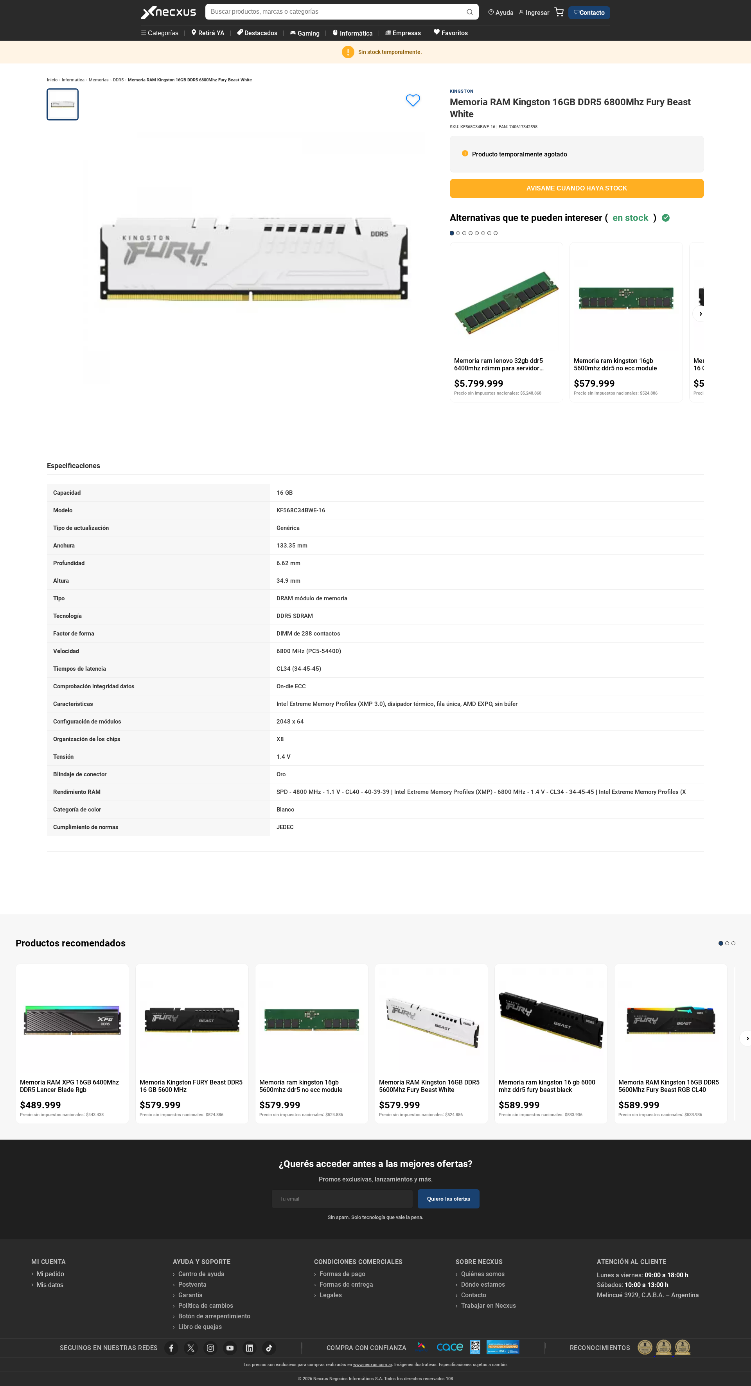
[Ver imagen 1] (62, 104)
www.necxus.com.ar (372, 1364)
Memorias (99, 80)
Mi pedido (50, 1274)
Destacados (260, 33)
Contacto (592, 12)
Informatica (73, 80)
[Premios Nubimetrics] (663, 1348)
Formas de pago (342, 1274)
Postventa (192, 1284)
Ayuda (504, 12)
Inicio (52, 80)
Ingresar (537, 12)
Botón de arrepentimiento (214, 1316)
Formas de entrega (346, 1284)
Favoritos (454, 33)
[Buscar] (470, 12)
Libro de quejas (200, 1326)
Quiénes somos (483, 1274)
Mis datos (50, 1285)
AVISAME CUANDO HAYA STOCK (576, 188)
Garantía (190, 1295)
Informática (355, 33)
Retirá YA (211, 33)
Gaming (308, 33)
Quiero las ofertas (448, 1199)
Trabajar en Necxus (488, 1305)
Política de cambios (205, 1305)
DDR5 (118, 80)
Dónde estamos (483, 1284)
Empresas (406, 33)
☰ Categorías (159, 33)
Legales (331, 1295)
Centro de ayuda (201, 1274)
